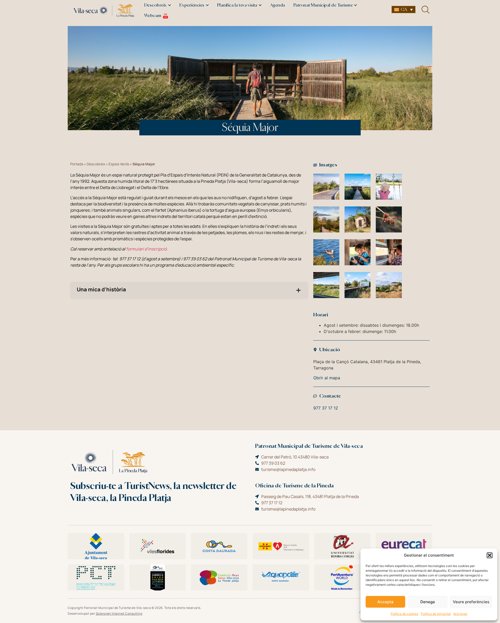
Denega (427, 601)
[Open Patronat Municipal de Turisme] (355, 5)
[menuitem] (403, 9)
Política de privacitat (436, 614)
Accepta (385, 601)
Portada (76, 164)
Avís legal (460, 614)
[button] (489, 555)
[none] (403, 9)
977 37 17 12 (325, 408)
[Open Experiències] (207, 5)
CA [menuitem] (404, 9)
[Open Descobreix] (169, 5)
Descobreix (96, 164)
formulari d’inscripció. (147, 249)
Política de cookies (404, 614)
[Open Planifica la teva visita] (260, 5)
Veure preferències (471, 601)
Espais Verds (119, 164)
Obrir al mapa (326, 377)
